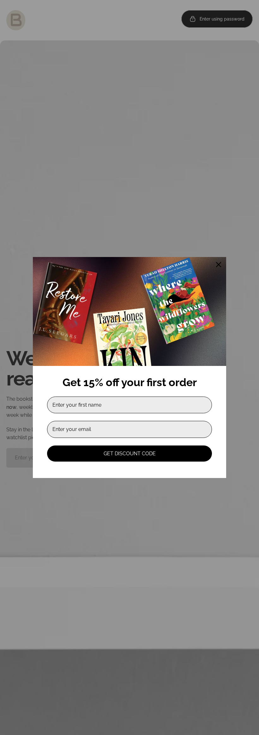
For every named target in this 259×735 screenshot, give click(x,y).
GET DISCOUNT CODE (130, 454)
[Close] (218, 264)
